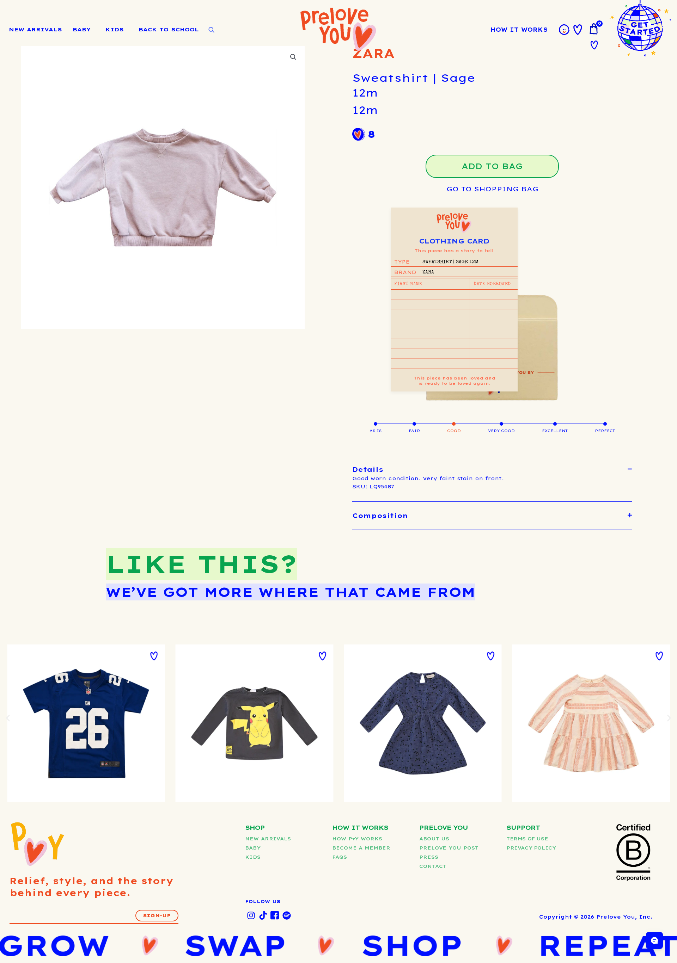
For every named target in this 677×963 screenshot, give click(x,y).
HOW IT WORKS (519, 29)
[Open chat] (654, 940)
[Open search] (211, 30)
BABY (82, 29)
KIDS (114, 29)
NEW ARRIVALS (35, 29)
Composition (380, 516)
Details (367, 469)
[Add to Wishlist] (154, 656)
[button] (492, 470)
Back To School (169, 29)
